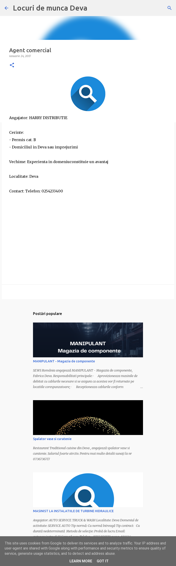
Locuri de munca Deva (50, 8)
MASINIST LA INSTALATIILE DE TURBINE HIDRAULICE (73, 511)
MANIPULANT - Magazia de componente (64, 361)
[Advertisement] (88, 227)
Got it (103, 561)
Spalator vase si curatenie (52, 439)
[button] (12, 65)
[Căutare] (169, 8)
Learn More (80, 561)
